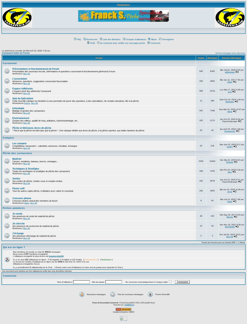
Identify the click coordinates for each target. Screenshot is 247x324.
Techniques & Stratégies (25, 168)
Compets (8, 138)
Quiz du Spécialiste (22, 98)
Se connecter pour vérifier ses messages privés (122, 43)
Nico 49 (26, 74)
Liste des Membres (112, 39)
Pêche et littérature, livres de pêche (31, 128)
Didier (229, 82)
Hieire (229, 111)
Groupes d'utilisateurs (136, 39)
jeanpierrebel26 (56, 256)
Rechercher (91, 39)
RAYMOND (230, 227)
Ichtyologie (18, 108)
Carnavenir (10, 63)
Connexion (155, 43)
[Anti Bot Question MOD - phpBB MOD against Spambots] (123, 310)
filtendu (230, 217)
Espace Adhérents (22, 88)
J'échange (18, 233)
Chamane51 (229, 131)
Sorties (16, 178)
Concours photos (21, 198)
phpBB (131, 303)
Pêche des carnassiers (17, 153)
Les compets (19, 143)
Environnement (20, 118)
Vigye (229, 192)
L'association (19, 78)
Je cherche (18, 223)
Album (154, 39)
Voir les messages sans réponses (230, 53)
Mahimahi (230, 102)
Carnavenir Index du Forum (16, 53)
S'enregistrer (168, 39)
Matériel (16, 159)
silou (230, 172)
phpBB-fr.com (129, 305)
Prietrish (229, 162)
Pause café (18, 188)
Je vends (17, 213)
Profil (92, 43)
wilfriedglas (230, 72)
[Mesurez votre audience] (123, 319)
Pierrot (27, 103)
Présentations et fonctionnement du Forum (35, 69)
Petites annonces (14, 208)
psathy (230, 147)
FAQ (79, 39)
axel (230, 92)
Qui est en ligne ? (14, 247)
